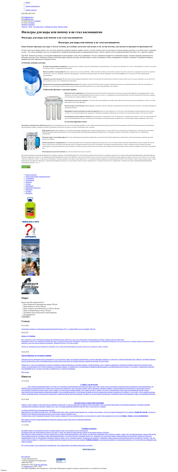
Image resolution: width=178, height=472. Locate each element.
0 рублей (31, 23)
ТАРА (30, 27)
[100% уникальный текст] (25, 168)
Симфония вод (28, 466)
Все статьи (25, 372)
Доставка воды (38, 27)
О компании (30, 180)
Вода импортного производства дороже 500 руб (40, 304)
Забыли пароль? (31, 10)
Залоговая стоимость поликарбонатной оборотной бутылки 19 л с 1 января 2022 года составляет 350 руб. (58, 329)
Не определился (29, 315)
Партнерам (29, 186)
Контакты (29, 193)
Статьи (28, 184)
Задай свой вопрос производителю (38, 176)
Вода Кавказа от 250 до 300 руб (35, 306)
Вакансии (29, 189)
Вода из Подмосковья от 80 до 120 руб (37, 310)
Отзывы (28, 191)
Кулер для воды (31, 175)
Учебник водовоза (50, 27)
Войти (28, 2)
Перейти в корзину (28, 24)
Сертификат (30, 178)
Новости (29, 182)
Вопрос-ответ (63, 27)
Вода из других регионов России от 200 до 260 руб (42, 308)
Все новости (25, 456)
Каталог (24, 27)
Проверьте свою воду (33, 188)
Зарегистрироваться (33, 6)
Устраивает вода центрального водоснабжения (40, 312)
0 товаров (37, 21)
